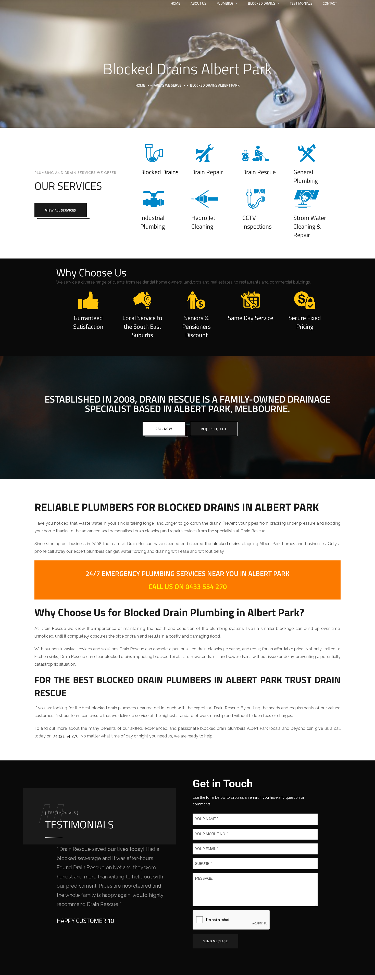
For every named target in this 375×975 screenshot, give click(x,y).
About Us (198, 3)
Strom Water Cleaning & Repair (309, 226)
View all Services (60, 210)
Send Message (215, 941)
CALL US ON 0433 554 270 (187, 586)
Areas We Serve (167, 85)
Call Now (164, 428)
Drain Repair (207, 172)
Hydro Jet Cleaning (203, 222)
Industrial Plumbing (152, 222)
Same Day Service (250, 317)
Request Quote (214, 428)
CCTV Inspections (257, 222)
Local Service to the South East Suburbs (142, 326)
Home (175, 3)
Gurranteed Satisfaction (88, 322)
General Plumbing (305, 176)
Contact (330, 3)
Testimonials (301, 3)
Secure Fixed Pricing (305, 322)
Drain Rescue (259, 172)
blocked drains (226, 543)
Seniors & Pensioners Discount (196, 326)
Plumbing (225, 3)
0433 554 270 (66, 736)
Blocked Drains (261, 3)
